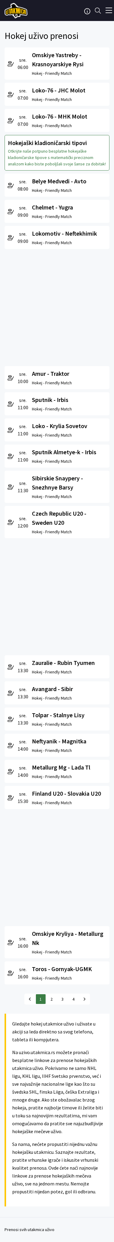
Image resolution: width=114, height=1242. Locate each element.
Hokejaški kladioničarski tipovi (47, 143)
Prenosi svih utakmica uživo (29, 1229)
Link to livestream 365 (17, 11)
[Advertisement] (57, 306)
